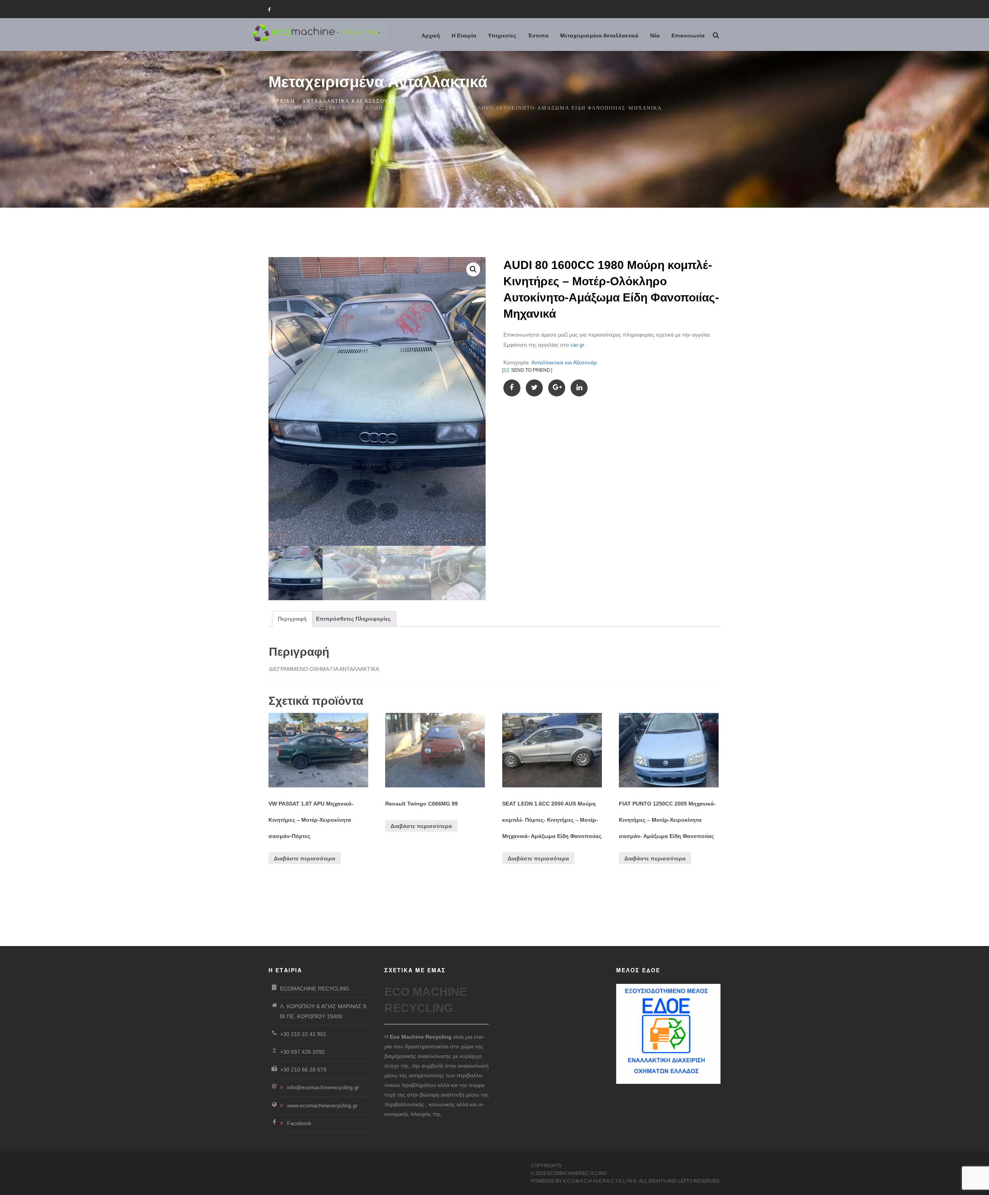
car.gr (578, 345)
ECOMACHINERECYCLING (600, 1181)
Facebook (299, 1123)
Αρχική (283, 101)
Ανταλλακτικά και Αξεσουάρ (348, 101)
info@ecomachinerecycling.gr (323, 1087)
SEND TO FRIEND (530, 370)
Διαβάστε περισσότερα (304, 858)
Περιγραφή (292, 619)
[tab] (292, 619)
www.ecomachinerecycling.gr (322, 1105)
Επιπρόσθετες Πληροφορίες (353, 619)
